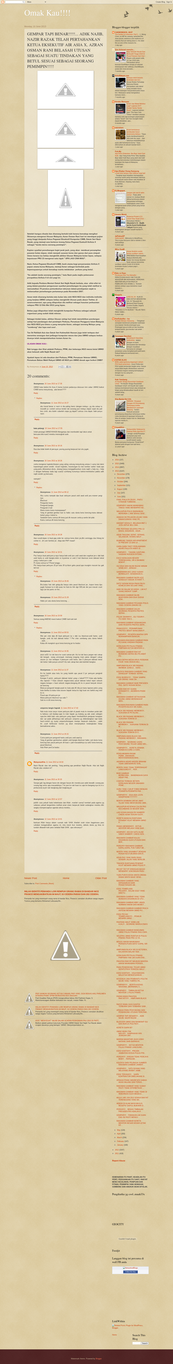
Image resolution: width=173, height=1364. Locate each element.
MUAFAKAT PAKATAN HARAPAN (135, 339)
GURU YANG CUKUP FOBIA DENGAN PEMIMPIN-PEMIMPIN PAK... (132, 790)
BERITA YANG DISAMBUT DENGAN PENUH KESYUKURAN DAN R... (131, 853)
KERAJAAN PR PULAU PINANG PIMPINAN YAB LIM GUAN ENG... (131, 956)
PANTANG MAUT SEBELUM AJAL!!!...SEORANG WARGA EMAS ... (132, 924)
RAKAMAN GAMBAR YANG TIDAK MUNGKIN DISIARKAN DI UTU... (131, 898)
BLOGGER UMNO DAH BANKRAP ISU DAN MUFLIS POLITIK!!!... (132, 1023)
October (120, 482)
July (119, 493)
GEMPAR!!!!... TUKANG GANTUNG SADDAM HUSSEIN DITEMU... (131, 553)
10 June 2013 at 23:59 (53, 616)
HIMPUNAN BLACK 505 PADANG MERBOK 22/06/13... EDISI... (130, 667)
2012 (117, 1150)
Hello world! (119, 238)
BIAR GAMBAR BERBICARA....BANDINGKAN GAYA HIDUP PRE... (132, 775)
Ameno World (121, 214)
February (120, 1141)
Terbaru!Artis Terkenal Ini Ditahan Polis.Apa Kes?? (136, 430)
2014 (117, 467)
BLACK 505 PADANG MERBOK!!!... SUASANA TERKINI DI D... (131, 731)
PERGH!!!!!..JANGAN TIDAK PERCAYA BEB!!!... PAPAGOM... (132, 1058)
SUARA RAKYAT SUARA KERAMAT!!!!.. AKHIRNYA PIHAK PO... (131, 691)
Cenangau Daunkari (123, 336)
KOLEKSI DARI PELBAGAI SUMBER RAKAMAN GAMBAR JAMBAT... (132, 1064)
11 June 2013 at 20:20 (53, 779)
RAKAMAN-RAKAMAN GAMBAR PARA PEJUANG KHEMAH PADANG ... (132, 641)
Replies (39, 398)
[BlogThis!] (62, 366)
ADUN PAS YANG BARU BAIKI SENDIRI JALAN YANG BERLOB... (132, 859)
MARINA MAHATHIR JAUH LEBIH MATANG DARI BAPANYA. (130, 1040)
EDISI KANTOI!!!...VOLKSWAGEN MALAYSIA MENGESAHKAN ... (130, 974)
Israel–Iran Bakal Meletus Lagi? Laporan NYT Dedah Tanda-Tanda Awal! (136, 107)
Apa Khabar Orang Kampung (127, 171)
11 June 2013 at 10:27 (60, 403)
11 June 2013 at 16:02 (54, 762)
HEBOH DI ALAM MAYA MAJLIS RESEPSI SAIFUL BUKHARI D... (131, 1104)
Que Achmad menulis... (125, 50)
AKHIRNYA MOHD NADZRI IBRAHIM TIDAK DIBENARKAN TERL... (131, 763)
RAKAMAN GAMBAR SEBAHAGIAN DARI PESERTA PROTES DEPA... (131, 624)
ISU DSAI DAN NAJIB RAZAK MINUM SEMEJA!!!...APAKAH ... (132, 567)
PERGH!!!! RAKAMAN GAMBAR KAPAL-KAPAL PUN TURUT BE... (131, 847)
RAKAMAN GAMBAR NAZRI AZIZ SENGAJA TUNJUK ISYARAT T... (131, 579)
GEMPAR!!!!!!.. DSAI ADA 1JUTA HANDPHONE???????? (130, 796)
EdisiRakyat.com (122, 76)
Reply (36, 393)
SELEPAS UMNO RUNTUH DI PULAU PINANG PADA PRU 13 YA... (132, 937)
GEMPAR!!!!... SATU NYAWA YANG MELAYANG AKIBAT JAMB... (131, 1070)
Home (66, 878)
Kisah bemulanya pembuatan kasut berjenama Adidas (134, 132)
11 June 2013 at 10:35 (60, 651)
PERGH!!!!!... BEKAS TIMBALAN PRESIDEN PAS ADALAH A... (130, 1110)
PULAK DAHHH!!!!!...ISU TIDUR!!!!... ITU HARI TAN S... (131, 618)
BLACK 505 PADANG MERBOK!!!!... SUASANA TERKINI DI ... (131, 718)
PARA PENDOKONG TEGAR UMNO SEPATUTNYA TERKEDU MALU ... (131, 968)
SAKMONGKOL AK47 (124, 32)
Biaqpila (118, 295)
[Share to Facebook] (67, 366)
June (119, 497)
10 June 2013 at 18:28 (53, 535)
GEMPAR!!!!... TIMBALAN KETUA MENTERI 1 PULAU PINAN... (130, 992)
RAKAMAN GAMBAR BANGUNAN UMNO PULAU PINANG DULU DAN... (132, 931)
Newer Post (30, 878)
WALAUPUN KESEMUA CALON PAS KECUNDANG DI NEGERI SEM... (131, 808)
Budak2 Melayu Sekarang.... (125, 321)
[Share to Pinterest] (70, 366)
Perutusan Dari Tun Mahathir (126, 275)
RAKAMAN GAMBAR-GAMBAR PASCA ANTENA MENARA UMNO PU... (132, 909)
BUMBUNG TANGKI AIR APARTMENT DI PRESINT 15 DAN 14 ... (132, 542)
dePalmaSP (120, 236)
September (121, 485)
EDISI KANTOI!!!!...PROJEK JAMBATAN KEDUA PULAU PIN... (131, 1052)
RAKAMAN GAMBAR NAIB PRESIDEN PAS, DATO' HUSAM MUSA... (132, 684)
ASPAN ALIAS (121, 360)
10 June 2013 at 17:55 (53, 428)
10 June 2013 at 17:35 (53, 384)
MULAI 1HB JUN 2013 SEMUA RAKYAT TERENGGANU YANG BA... (132, 1099)
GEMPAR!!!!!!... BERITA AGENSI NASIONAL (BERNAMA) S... (130, 986)
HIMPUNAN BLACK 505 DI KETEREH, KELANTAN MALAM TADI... (132, 951)
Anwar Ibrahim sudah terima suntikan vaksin (135, 252)
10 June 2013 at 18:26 (53, 461)
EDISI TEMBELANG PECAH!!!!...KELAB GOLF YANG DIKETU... (131, 891)
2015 (117, 464)
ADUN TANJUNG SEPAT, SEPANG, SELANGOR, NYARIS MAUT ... (131, 536)
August (120, 489)
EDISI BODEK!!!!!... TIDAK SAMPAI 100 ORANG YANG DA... (131, 678)
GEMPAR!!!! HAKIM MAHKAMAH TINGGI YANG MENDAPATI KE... (131, 507)
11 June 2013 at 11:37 (59, 670)
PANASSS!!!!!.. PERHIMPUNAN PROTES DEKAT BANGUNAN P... (131, 629)
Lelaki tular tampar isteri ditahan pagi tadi (130, 173)
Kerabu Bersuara (122, 102)
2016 (117, 460)
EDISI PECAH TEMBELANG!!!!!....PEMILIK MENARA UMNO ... (129, 916)
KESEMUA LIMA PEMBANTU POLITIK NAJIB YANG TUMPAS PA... (132, 980)
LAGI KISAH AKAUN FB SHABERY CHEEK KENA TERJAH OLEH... (131, 813)
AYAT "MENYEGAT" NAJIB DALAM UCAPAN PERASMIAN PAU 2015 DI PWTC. (67, 1021)
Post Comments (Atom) (44, 884)
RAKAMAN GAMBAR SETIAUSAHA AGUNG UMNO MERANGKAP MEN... (131, 699)
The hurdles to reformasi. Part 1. (127, 34)
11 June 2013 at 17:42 (69, 708)
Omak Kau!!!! (47, 12)
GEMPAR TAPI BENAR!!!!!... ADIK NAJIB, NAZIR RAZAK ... (130, 1017)
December (121, 474)
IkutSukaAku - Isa (122, 319)
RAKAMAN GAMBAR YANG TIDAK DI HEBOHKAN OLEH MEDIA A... (132, 1093)
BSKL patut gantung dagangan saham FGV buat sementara (129, 363)
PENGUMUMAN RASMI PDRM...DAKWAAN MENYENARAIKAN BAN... (128, 756)
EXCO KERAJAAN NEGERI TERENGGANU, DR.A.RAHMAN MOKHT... (130, 560)
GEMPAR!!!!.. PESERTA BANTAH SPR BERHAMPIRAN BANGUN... (132, 635)
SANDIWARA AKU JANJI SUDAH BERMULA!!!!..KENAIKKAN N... (130, 573)
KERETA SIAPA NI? (124, 1028)
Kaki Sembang (121, 380)
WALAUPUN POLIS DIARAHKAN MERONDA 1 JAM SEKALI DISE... (131, 512)
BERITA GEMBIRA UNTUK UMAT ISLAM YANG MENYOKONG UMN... (132, 802)
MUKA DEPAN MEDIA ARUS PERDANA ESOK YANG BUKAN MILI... (132, 661)
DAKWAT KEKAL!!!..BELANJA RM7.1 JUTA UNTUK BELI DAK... (132, 524)
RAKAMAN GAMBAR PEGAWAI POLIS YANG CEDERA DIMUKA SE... (132, 604)
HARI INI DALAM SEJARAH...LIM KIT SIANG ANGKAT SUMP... (132, 590)
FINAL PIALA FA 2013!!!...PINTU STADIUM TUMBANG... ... (129, 501)
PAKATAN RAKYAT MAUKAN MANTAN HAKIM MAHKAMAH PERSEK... (132, 962)
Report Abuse (118, 1160)
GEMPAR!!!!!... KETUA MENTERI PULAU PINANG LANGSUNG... (130, 1046)
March (119, 1137)
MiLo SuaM (119, 249)
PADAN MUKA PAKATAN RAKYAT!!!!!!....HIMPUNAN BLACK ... (132, 998)
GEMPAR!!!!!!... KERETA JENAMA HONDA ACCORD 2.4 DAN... (130, 749)
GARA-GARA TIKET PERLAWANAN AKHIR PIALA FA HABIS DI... (131, 547)
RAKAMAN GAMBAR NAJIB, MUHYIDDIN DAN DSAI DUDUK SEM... (130, 597)
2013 (117, 471)
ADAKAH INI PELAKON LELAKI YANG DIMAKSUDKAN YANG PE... (132, 518)
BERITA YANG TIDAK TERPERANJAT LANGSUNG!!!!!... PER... (132, 768)
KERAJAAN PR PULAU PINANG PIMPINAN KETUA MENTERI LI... (131, 647)
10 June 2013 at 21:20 (60, 597)
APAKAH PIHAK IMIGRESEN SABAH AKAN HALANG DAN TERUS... (132, 1081)
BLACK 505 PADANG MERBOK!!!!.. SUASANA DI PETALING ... (131, 712)
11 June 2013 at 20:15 (60, 734)
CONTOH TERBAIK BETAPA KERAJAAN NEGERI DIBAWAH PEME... (130, 783)
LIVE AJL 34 (131, 297)
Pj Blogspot (120, 191)
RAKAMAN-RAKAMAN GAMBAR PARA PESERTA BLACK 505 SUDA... (132, 706)
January (120, 1145)
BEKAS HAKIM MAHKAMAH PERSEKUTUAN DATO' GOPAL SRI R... (132, 944)
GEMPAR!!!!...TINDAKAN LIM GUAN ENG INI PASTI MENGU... (131, 1116)
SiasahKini (119, 427)
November (121, 478)
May (119, 1130)
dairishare (119, 128)
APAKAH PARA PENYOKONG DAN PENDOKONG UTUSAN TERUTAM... (132, 1011)
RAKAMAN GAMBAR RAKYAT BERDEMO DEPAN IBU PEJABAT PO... (131, 654)
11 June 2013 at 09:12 (60, 492)
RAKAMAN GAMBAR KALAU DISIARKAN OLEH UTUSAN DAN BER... (131, 840)
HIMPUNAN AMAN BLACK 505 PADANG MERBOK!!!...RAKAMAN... (132, 737)
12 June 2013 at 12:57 (53, 799)
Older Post (101, 878)
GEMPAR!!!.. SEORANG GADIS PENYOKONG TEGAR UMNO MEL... (132, 743)
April (119, 1134)
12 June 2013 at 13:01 (53, 819)
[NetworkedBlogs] (130, 1268)
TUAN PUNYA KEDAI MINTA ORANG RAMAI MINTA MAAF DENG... (131, 876)
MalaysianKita (39, 762)
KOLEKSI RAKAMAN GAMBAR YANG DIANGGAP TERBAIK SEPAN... (132, 673)
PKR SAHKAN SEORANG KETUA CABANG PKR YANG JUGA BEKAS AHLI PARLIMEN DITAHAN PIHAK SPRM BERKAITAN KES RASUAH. (70, 995)
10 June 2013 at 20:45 (60, 581)
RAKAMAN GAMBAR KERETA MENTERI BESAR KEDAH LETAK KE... (131, 1123)
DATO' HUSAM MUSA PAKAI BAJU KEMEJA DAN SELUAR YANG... (131, 585)
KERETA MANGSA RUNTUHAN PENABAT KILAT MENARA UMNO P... (131, 820)
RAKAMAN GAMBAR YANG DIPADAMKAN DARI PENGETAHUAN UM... (128, 883)
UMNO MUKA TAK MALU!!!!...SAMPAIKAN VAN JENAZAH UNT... (129, 1033)
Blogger (99, 1359)
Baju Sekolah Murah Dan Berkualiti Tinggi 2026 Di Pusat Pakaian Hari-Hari (136, 54)
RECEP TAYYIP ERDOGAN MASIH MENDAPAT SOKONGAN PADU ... (131, 870)
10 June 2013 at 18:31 (53, 552)
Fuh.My (118, 151)
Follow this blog (130, 1272)
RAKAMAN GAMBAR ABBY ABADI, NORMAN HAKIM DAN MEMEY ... (131, 903)
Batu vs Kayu (120, 273)
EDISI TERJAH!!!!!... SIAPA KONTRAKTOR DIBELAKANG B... (131, 1075)
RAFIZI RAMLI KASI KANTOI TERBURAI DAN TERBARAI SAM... (132, 1005)
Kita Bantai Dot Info (123, 399)
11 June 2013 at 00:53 (60, 632)
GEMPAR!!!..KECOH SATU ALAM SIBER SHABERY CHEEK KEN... (131, 833)
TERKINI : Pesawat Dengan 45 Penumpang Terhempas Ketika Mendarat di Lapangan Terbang (135, 405)
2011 (117, 1153)
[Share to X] (65, 366)
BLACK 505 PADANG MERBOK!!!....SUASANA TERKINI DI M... (132, 724)
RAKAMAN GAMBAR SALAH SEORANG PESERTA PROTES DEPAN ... (130, 611)
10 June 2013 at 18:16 (53, 446)
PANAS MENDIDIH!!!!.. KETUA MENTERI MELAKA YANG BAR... (131, 827)
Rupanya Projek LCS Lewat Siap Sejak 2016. (136, 218)
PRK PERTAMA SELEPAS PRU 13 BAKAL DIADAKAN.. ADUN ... (130, 530)
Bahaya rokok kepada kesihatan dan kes (135, 79)
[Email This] (59, 366)
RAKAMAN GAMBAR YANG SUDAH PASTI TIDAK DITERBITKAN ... (131, 1087)
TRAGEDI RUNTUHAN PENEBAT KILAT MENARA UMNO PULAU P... (132, 864)
